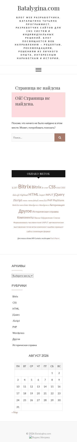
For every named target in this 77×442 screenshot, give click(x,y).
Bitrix (24, 186)
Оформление (47, 218)
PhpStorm (58, 200)
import (42, 195)
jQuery (59, 194)
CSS (52, 186)
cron (46, 187)
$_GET (15, 187)
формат (46, 231)
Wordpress (34, 205)
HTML (33, 194)
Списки (56, 218)
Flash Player (54, 238)
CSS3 (63, 187)
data (15, 195)
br (43, 187)
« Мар (15, 412)
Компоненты (25, 217)
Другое (25, 210)
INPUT (49, 194)
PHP (49, 200)
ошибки (50, 227)
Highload (24, 195)
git (18, 195)
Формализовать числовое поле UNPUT (30, 222)
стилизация (37, 231)
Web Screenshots (20, 205)
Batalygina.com (39, 8)
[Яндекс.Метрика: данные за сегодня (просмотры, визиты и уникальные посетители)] (39, 437)
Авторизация (57, 204)
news (25, 200)
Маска (37, 218)
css (58, 187)
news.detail (33, 200)
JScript (17, 200)
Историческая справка (45, 211)
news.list (43, 200)
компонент (42, 227)
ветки (34, 227)
